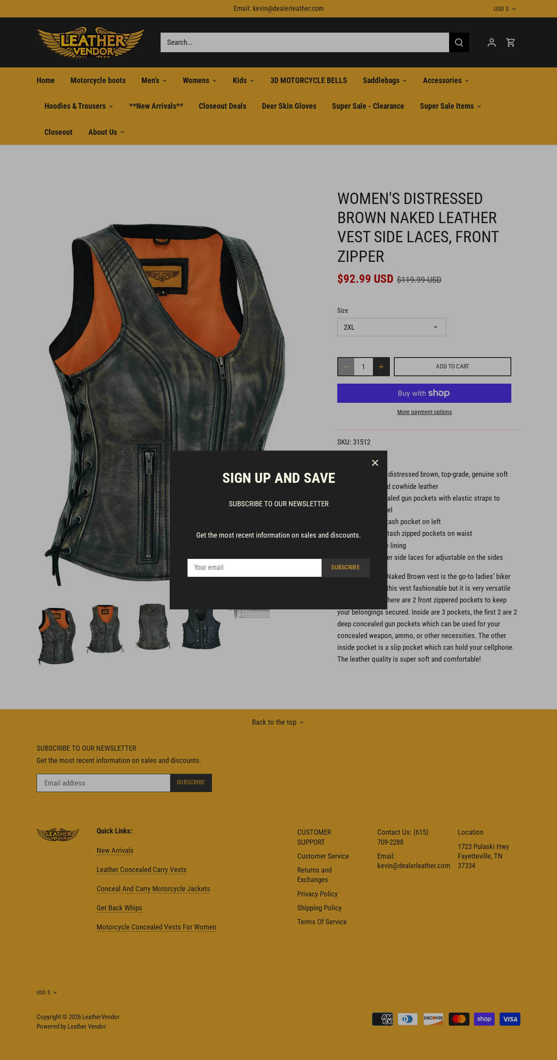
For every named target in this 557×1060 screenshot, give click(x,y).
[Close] (375, 462)
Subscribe (345, 567)
